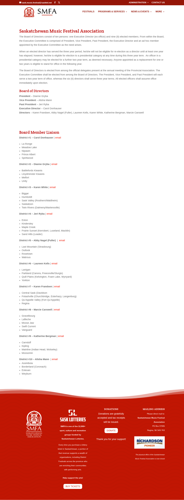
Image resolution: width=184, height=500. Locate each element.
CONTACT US (158, 2)
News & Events (140, 12)
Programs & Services (111, 12)
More (159, 12)
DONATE (111, 430)
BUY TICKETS (73, 486)
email (58, 137)
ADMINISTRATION (137, 2)
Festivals (88, 12)
